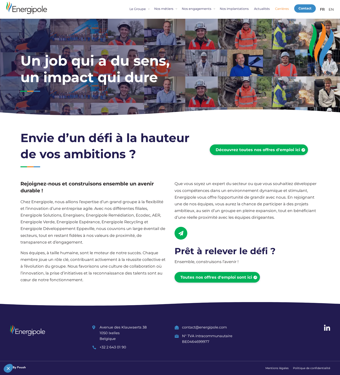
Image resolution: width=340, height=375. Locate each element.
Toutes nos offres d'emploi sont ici (216, 277)
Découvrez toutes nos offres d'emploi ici (258, 149)
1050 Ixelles (110, 333)
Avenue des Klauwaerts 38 (123, 327)
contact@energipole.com (204, 327)
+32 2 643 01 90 (113, 347)
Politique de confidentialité (311, 368)
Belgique (108, 339)
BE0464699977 (195, 342)
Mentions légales (277, 368)
